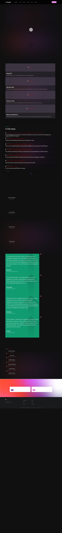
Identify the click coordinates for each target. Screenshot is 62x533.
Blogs (32, 400)
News (32, 402)
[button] (30, 70)
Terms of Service (39, 407)
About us (24, 404)
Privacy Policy (34, 407)
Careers (33, 404)
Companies (25, 400)
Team (24, 402)
